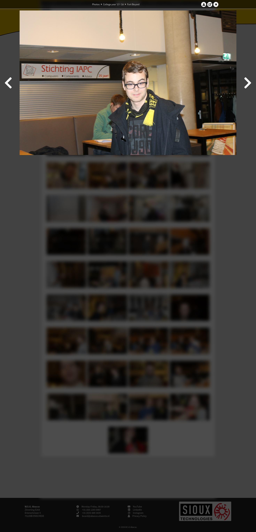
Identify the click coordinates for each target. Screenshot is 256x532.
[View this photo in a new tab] (209, 4)
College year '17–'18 (113, 4)
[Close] (216, 4)
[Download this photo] (203, 4)
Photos (96, 4)
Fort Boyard (133, 4)
